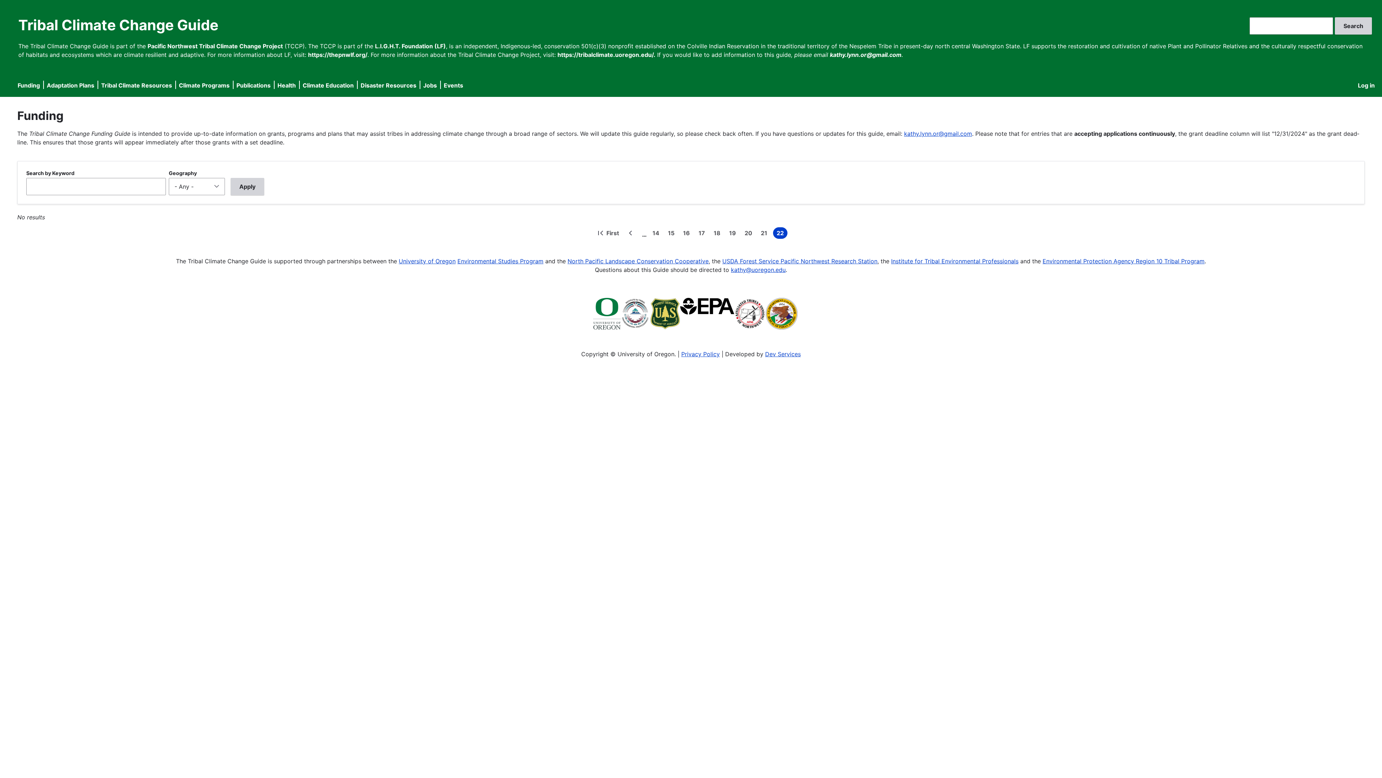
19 (734, 234)
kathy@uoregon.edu (758, 269)
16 (688, 234)
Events (453, 85)
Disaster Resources (388, 85)
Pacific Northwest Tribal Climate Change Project (215, 46)
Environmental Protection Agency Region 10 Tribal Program (1124, 261)
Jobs (430, 85)
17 (703, 234)
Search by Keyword (50, 173)
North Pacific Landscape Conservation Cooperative (638, 261)
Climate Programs (204, 85)
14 (657, 234)
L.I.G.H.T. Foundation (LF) (410, 46)
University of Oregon (427, 261)
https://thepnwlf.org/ (337, 54)
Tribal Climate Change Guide (118, 25)
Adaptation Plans (70, 85)
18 (718, 234)
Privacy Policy (700, 354)
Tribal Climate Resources (136, 85)
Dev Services (783, 354)
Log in (1366, 85)
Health (286, 85)
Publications (253, 85)
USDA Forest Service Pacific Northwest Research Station (799, 261)
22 (782, 234)
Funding (29, 85)
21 (765, 234)
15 (672, 234)
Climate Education (328, 85)
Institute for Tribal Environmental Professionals (955, 261)
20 (750, 234)
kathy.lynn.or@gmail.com (938, 133)
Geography (183, 173)
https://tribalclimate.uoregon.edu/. (606, 54)
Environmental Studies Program (500, 261)
